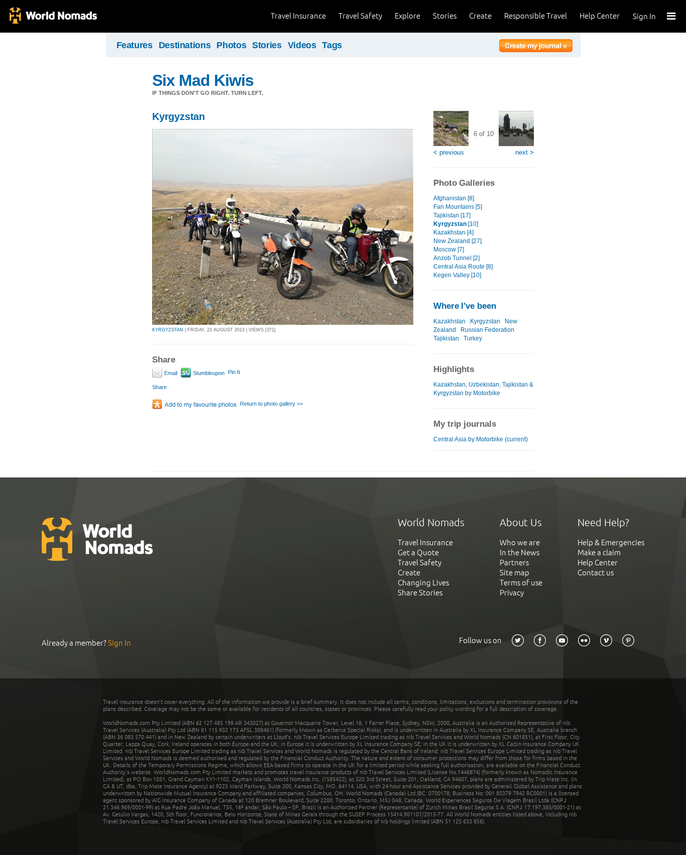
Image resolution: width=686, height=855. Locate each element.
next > (524, 152)
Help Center (600, 16)
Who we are (520, 542)
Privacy (512, 592)
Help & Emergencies (611, 542)
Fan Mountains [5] (457, 206)
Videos (302, 45)
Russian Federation (487, 329)
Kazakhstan (449, 321)
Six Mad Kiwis (203, 80)
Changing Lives (423, 582)
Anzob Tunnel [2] (456, 258)
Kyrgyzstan (178, 116)
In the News (519, 552)
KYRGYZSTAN (167, 329)
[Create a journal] (536, 47)
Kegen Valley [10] (457, 275)
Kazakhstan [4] (453, 232)
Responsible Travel (535, 16)
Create (480, 16)
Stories (444, 16)
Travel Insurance (298, 16)
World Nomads (52, 16)
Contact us (596, 572)
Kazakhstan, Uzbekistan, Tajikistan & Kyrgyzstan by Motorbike (483, 389)
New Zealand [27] (457, 241)
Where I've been (464, 306)
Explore (407, 16)
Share (159, 387)
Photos (231, 45)
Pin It (234, 372)
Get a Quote (418, 552)
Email (170, 373)
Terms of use (521, 582)
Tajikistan (446, 338)
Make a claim (599, 552)
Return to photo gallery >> (271, 404)
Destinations (185, 45)
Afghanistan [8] (453, 198)
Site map (514, 572)
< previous (448, 152)
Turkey (473, 338)
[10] (455, 223)
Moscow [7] (448, 249)
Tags (332, 45)
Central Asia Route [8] (463, 266)
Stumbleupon (207, 373)
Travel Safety (360, 16)
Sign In (644, 16)
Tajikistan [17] (452, 215)
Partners (514, 562)
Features (135, 45)
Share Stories (420, 592)
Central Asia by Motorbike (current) (480, 439)
